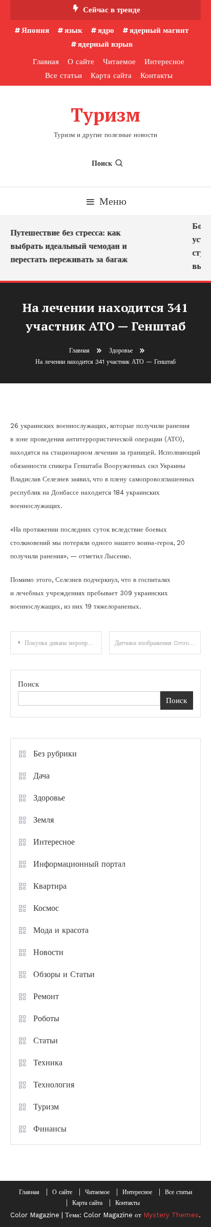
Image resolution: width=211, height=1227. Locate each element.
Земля (43, 820)
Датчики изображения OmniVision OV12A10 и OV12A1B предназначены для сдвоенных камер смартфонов (158, 643)
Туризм (105, 115)
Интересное (164, 61)
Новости (48, 952)
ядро (106, 30)
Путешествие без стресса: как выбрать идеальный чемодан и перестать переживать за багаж (67, 246)
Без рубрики (55, 753)
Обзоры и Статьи (64, 974)
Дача (41, 776)
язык (73, 30)
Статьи (45, 1040)
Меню (112, 201)
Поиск (102, 163)
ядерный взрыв (105, 44)
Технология (53, 1084)
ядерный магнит (159, 30)
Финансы (50, 1129)
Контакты (156, 75)
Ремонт (46, 996)
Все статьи (63, 75)
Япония (35, 30)
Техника (47, 1062)
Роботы (46, 1018)
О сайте (81, 61)
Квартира (50, 886)
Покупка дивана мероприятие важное (63, 643)
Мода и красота (61, 930)
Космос (46, 908)
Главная (46, 61)
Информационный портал (79, 864)
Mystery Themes (171, 1215)
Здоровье (49, 798)
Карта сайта (111, 75)
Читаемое (119, 61)
